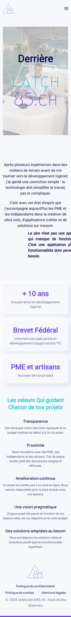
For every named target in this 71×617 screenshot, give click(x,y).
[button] (66, 8)
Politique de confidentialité (35, 586)
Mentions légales (54, 593)
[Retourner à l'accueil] (8, 8)
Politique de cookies (19, 593)
